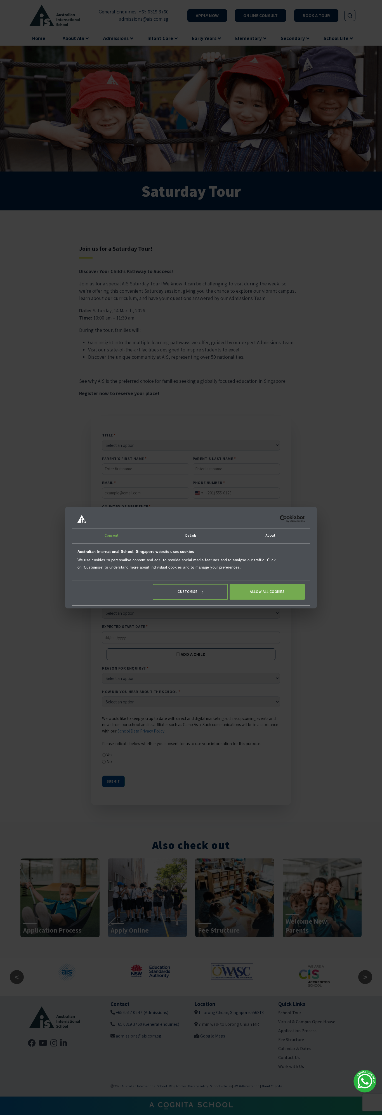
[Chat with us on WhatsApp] (364, 1081)
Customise (187, 592)
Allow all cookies (267, 592)
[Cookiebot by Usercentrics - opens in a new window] (280, 518)
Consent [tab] (112, 535)
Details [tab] (191, 535)
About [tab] (270, 535)
